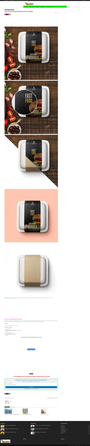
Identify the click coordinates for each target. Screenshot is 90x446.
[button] (65, 6)
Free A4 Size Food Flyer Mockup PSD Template (10, 425)
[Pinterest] (8, 14)
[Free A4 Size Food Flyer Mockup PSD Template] (2, 426)
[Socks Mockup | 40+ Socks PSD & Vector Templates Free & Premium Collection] (32, 429)
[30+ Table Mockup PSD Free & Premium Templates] (32, 433)
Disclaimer (82, 445)
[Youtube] (85, 0)
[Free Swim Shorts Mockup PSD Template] (31, 411)
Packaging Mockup (12, 9)
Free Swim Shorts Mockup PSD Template (27, 414)
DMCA (88, 445)
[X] (83, 0)
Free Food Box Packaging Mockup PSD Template (11, 325)
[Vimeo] (84, 0)
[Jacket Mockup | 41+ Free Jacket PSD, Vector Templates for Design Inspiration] (32, 426)
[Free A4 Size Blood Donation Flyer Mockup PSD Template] (2, 429)
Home (5, 8)
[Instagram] (82, 0)
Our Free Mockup (8, 9)
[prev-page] (4, 415)
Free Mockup (7, 8)
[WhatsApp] (10, 14)
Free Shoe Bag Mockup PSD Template (45, 414)
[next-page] (6, 415)
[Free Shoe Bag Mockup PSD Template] (49, 411)
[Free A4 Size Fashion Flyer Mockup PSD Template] (2, 433)
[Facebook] (81, 0)
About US (69, 445)
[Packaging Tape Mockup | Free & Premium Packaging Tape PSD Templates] (13, 411)
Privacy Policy (72, 445)
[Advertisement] (49, 3)
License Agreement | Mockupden (77, 445)
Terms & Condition (85, 445)
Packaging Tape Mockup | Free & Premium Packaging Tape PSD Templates (12, 414)
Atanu (10, 401)
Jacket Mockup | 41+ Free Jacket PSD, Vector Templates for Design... (43, 425)
